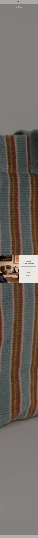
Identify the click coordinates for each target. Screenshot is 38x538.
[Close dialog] (36, 255)
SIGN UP (28, 272)
